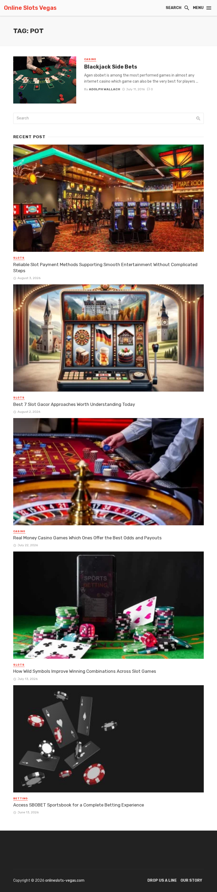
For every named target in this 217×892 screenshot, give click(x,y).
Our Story (191, 880)
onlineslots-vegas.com (64, 880)
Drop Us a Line (162, 880)
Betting (20, 798)
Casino (90, 59)
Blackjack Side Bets (110, 67)
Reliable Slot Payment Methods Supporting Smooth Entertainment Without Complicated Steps (105, 268)
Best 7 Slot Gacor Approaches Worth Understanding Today (74, 404)
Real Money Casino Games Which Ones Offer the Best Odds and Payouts (87, 537)
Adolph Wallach (104, 89)
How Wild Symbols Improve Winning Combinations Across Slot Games (84, 671)
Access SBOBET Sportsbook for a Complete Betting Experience (78, 805)
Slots (19, 257)
